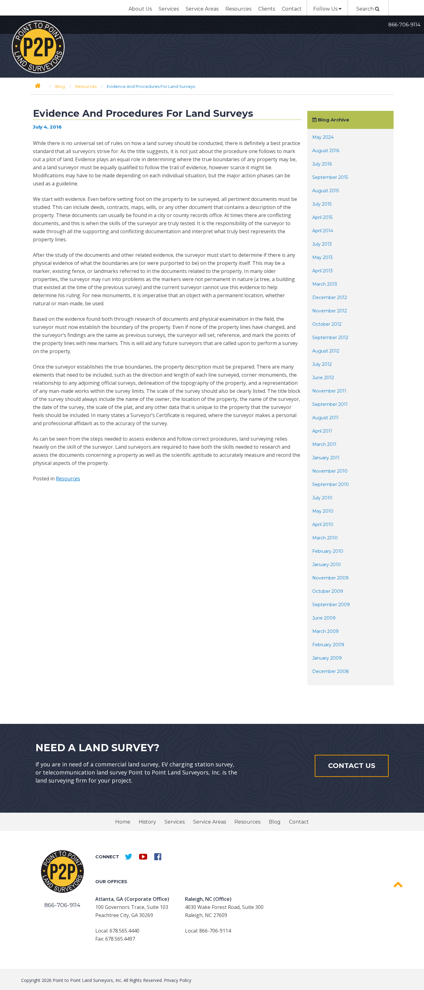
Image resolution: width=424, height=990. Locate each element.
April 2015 (322, 217)
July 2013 (322, 244)
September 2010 (330, 484)
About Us (140, 9)
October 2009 (327, 591)
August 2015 (325, 190)
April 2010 (322, 524)
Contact (292, 9)
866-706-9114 (404, 25)
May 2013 (322, 257)
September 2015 (330, 177)
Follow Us (326, 9)
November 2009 (330, 578)
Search (365, 9)
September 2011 (330, 404)
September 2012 (330, 337)
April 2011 (322, 431)
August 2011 (325, 417)
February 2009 (328, 644)
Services (169, 9)
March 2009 (325, 631)
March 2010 (325, 538)
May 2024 (323, 137)
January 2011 (326, 458)
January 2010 (326, 564)
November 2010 (330, 471)
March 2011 (324, 444)
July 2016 (322, 164)
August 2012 (325, 351)
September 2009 (331, 604)
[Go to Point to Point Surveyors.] (38, 86)
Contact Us (351, 765)
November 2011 (329, 391)
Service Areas (202, 9)
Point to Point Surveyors (38, 46)
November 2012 (329, 311)
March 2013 (324, 284)
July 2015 (322, 204)
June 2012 (323, 377)
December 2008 (330, 671)
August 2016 (325, 150)
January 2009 (327, 658)
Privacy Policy (177, 980)
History (147, 822)
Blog (275, 822)
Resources (238, 9)
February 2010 (327, 551)
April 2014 (322, 231)
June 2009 (324, 618)
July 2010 (322, 498)
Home (122, 822)
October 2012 (326, 324)
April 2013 (322, 271)
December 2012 (329, 297)
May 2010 (322, 511)
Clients (266, 9)
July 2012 (322, 364)
